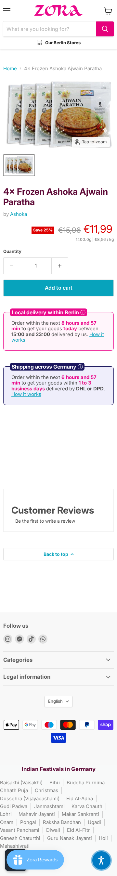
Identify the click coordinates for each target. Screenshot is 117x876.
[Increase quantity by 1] (60, 265)
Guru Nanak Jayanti (69, 838)
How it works (26, 394)
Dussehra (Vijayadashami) (29, 798)
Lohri (6, 814)
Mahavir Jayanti (37, 814)
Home (10, 68)
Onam (6, 822)
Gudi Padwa (13, 806)
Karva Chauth (87, 806)
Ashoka (18, 214)
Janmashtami (49, 806)
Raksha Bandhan (62, 822)
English (55, 701)
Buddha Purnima (86, 782)
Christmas (46, 790)
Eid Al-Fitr (78, 830)
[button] (101, 860)
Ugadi (94, 822)
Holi (103, 838)
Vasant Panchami (19, 830)
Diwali (53, 830)
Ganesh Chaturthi (20, 838)
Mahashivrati (15, 846)
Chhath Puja (14, 790)
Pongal (28, 822)
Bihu (54, 782)
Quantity (12, 251)
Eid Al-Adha (79, 798)
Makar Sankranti (80, 814)
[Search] (105, 28)
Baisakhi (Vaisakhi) (21, 782)
